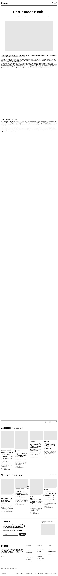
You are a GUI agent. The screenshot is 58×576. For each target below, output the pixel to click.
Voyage (31, 496)
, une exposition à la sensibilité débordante (49, 446)
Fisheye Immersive (40, 549)
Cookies (35, 573)
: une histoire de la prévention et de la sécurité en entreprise (21, 456)
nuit (29, 55)
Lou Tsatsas (47, 16)
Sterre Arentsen (18, 55)
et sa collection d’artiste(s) (35, 445)
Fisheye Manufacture (40, 558)
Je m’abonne (22, 534)
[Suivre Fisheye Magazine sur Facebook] (1, 556)
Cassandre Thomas (7, 469)
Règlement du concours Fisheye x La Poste (51, 573)
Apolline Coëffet (20, 467)
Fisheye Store (39, 556)
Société (46, 489)
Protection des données (28, 573)
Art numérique (23, 16)
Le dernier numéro (29, 552)
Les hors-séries (28, 559)
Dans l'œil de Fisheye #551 (47, 521)
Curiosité (11, 16)
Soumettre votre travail (51, 549)
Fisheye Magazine (36, 513)
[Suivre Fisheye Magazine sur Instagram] (3, 556)
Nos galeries (39, 551)
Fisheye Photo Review (29, 557)
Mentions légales (40, 573)
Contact (22, 573)
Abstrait (16, 16)
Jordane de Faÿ (11, 511)
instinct (20, 56)
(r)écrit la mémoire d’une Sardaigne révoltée (7, 501)
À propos (17, 573)
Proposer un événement (52, 551)
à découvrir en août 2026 (36, 501)
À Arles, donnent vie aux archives (7, 456)
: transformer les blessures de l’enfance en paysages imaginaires (21, 494)
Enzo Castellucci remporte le (50, 495)
